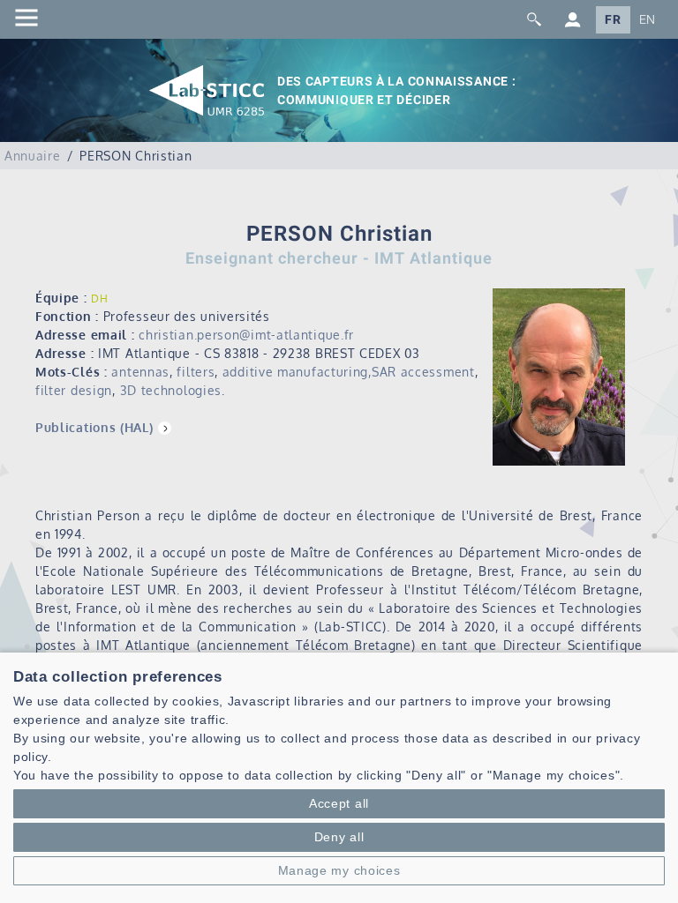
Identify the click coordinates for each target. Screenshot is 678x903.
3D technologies (171, 390)
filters (196, 371)
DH (99, 298)
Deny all (339, 837)
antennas (140, 371)
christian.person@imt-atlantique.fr (246, 334)
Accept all (339, 803)
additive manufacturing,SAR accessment (348, 371)
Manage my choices (339, 870)
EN (647, 20)
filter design (73, 390)
